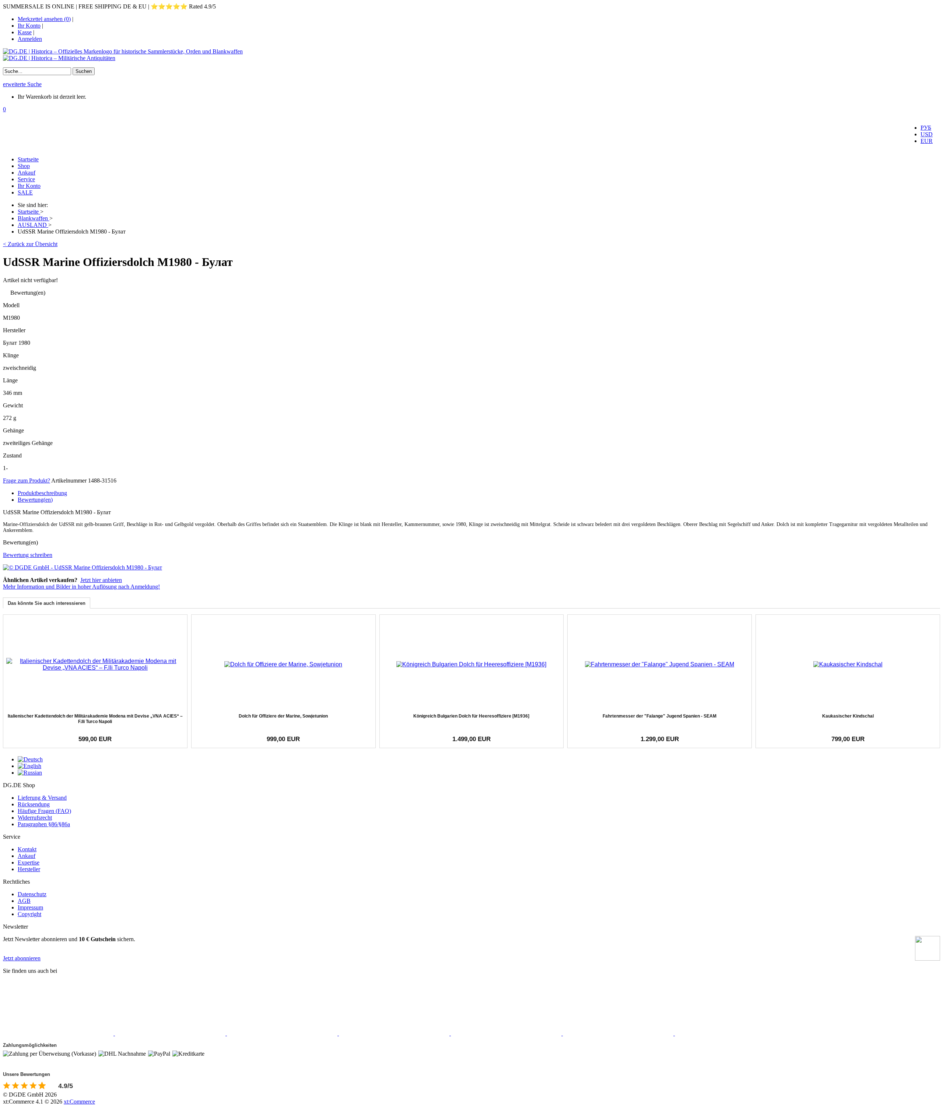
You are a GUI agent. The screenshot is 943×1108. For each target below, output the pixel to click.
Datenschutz (32, 894)
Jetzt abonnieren (22, 958)
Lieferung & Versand (42, 798)
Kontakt (27, 849)
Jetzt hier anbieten (101, 580)
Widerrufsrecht (35, 817)
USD (927, 134)
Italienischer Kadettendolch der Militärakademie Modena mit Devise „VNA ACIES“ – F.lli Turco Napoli (95, 718)
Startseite (28, 159)
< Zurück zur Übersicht (30, 244)
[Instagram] (283, 1033)
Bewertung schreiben (27, 555)
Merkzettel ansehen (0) (44, 19)
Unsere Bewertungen (26, 1074)
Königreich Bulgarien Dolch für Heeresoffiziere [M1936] (471, 716)
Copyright (29, 914)
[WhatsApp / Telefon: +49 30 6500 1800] (730, 1033)
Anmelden (30, 39)
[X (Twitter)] (171, 1033)
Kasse (25, 32)
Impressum (30, 907)
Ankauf (26, 172)
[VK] (507, 1033)
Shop (24, 166)
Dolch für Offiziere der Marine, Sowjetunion (283, 716)
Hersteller (29, 869)
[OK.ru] (619, 1033)
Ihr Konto (29, 25)
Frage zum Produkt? (26, 480)
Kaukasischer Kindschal (848, 716)
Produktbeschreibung (42, 493)
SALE (25, 192)
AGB (24, 901)
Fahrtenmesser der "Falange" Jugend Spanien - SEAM (659, 716)
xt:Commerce (79, 1101)
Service (26, 179)
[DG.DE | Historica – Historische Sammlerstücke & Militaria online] (471, 55)
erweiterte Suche (22, 84)
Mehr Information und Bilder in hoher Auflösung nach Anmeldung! (81, 586)
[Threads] (395, 1033)
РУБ (926, 128)
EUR (927, 141)
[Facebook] (59, 1033)
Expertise (28, 862)
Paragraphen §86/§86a (44, 824)
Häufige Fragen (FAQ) (44, 811)
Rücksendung (34, 804)
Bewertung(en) (35, 500)
